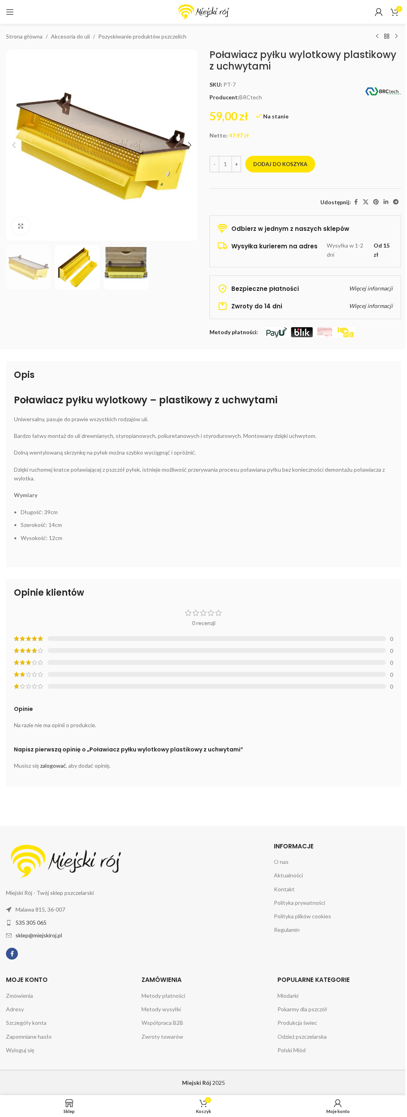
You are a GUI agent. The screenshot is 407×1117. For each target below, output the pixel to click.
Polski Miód (291, 1050)
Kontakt (284, 889)
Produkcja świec (297, 1022)
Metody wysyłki (161, 1009)
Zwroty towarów (162, 1036)
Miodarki (287, 995)
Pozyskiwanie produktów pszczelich (142, 36)
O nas (281, 861)
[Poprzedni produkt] (377, 36)
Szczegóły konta (26, 1022)
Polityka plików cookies (302, 916)
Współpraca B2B (162, 1022)
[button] (14, 145)
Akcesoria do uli (70, 36)
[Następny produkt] (396, 36)
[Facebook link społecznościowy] (355, 202)
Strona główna (24, 36)
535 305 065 (31, 922)
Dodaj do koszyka (280, 164)
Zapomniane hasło (29, 1036)
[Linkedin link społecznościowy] (386, 202)
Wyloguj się (20, 1050)
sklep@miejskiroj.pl (39, 935)
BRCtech (250, 97)
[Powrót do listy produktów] (386, 36)
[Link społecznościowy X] (365, 202)
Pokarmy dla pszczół (302, 1009)
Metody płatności (163, 995)
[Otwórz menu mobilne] (10, 12)
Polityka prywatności (299, 902)
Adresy (15, 1009)
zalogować (53, 765)
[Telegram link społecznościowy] (396, 202)
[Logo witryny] (203, 11)
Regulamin (287, 929)
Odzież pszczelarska (302, 1036)
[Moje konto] (379, 12)
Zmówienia (19, 995)
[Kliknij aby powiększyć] (21, 226)
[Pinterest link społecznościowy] (376, 202)
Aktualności (288, 875)
